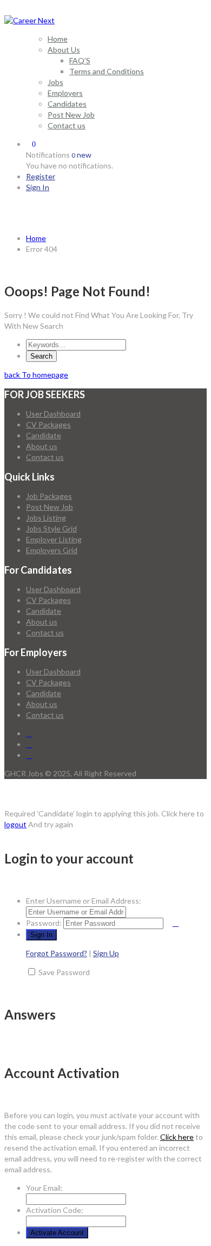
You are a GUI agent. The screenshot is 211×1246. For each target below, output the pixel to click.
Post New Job (71, 114)
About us (41, 446)
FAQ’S (79, 60)
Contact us (66, 125)
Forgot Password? (56, 953)
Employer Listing (54, 539)
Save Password (64, 972)
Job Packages (49, 496)
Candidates (67, 103)
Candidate (43, 435)
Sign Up (106, 953)
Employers (65, 93)
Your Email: (44, 1187)
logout (15, 824)
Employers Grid (51, 550)
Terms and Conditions (106, 71)
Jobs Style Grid (51, 528)
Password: (44, 922)
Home (58, 38)
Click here (177, 1136)
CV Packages (48, 424)
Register (40, 176)
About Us (64, 49)
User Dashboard (53, 413)
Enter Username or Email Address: (83, 900)
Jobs (55, 82)
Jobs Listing (46, 517)
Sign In (37, 187)
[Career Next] (29, 20)
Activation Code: (54, 1210)
